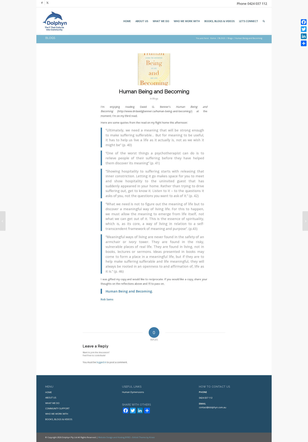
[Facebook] (303, 22)
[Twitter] (303, 29)
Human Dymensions (133, 392)
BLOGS (50, 38)
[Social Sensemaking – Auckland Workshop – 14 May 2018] (305, 221)
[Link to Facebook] (42, 2)
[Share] (303, 43)
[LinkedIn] (303, 36)
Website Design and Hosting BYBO (114, 437)
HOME (48, 392)
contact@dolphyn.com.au (212, 407)
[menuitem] (127, 21)
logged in (101, 362)
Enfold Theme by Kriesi (143, 437)
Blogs (155, 98)
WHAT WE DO (52, 403)
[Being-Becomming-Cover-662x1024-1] (154, 69)
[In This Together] (3, 221)
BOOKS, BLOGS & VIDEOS (58, 419)
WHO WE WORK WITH (56, 413)
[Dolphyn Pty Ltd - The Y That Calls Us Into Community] (55, 21)
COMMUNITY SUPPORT (57, 408)
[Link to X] (47, 2)
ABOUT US (50, 397)
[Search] (263, 21)
